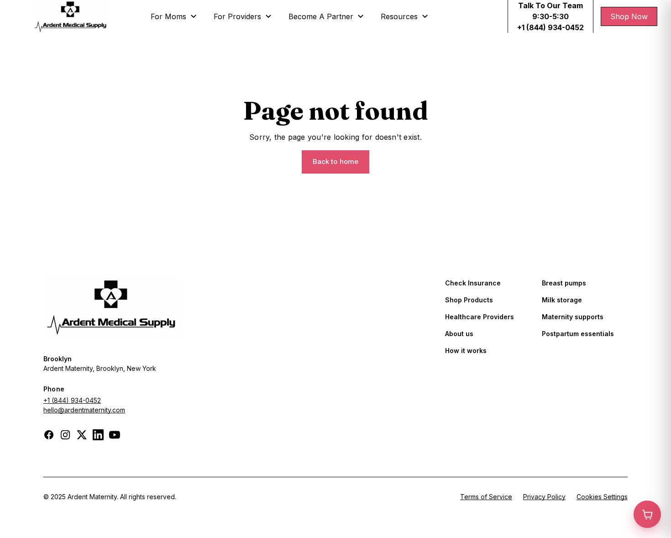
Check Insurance (473, 283)
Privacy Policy (544, 497)
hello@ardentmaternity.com (84, 410)
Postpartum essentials (578, 334)
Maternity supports (572, 317)
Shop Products (469, 300)
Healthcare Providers (479, 317)
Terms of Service (486, 497)
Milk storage (562, 300)
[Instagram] (65, 434)
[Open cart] (647, 514)
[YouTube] (114, 434)
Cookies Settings (602, 497)
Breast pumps (564, 283)
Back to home (336, 161)
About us (459, 334)
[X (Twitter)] (81, 434)
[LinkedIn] (98, 434)
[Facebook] (48, 434)
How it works (466, 350)
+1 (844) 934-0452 (72, 400)
